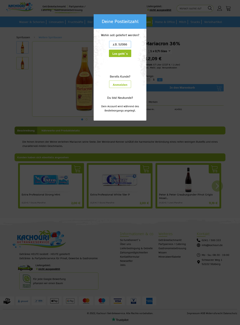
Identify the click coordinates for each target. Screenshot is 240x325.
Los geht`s (120, 54)
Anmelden (120, 85)
